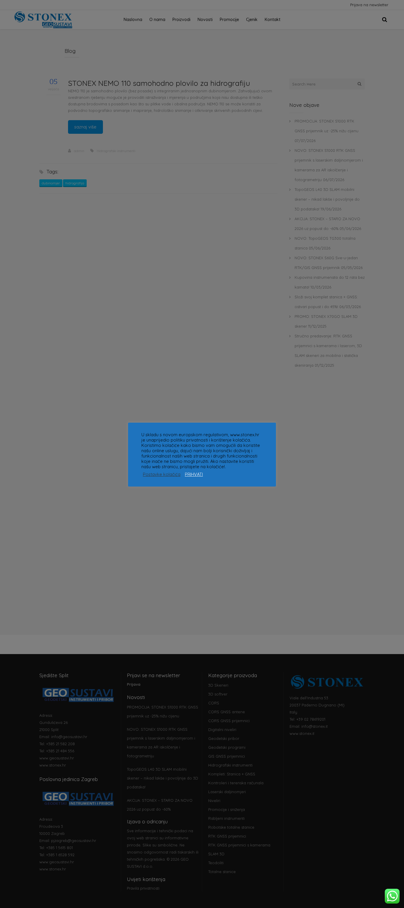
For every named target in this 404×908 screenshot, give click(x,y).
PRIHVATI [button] (194, 474)
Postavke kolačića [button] (161, 474)
